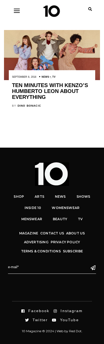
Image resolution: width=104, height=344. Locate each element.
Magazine (28, 233)
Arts (39, 197)
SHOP (19, 197)
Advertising (36, 242)
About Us (75, 233)
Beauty (60, 219)
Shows (83, 197)
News (45, 77)
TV (53, 77)
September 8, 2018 (24, 77)
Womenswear (65, 208)
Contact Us (52, 233)
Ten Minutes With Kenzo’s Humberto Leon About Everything (50, 91)
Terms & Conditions (41, 251)
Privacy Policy (65, 242)
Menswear (31, 219)
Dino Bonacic (29, 105)
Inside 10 (33, 208)
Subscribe (73, 251)
